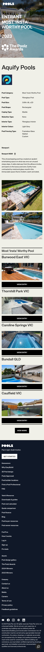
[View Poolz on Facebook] (8, 620)
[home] (8, 4)
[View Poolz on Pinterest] (18, 620)
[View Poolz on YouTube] (3, 620)
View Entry (22, 284)
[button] (40, 4)
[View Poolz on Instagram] (13, 620)
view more (22, 430)
